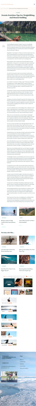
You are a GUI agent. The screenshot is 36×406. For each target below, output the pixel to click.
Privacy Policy (22, 366)
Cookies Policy (22, 361)
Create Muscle (18, 12)
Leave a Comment (4, 46)
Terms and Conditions (24, 368)
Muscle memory (4, 217)
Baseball (21, 217)
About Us (21, 359)
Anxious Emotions (9, 391)
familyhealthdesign (7, 4)
